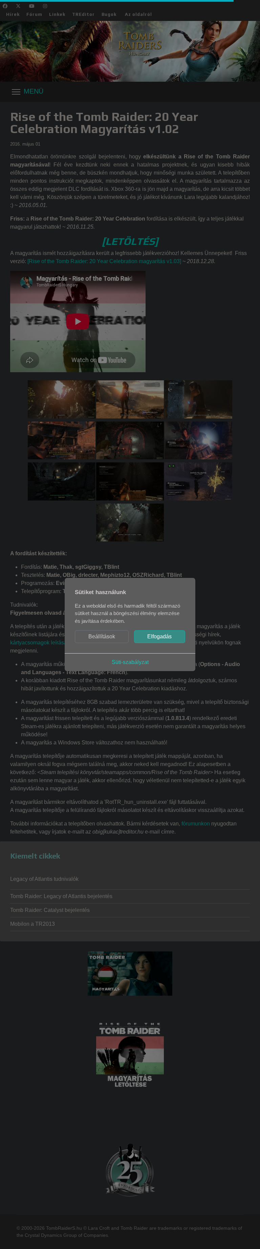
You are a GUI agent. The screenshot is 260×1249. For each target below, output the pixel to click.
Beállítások (101, 636)
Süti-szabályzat (130, 662)
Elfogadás (159, 636)
